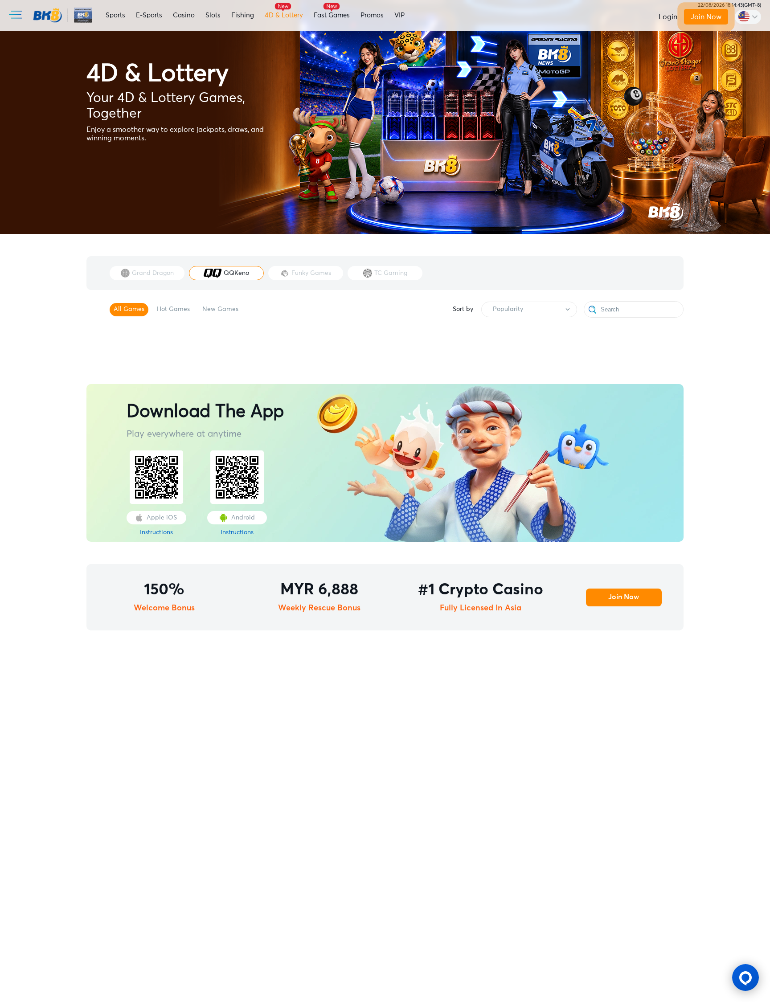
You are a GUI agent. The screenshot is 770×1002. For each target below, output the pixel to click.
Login (668, 16)
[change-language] (748, 17)
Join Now (705, 16)
